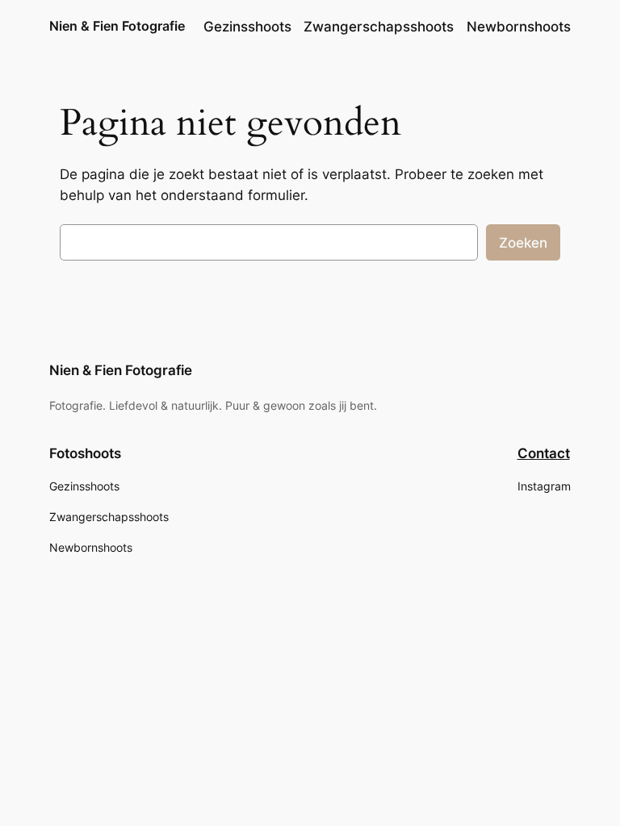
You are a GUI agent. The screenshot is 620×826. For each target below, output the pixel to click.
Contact (543, 453)
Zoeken (523, 243)
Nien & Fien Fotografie (117, 26)
